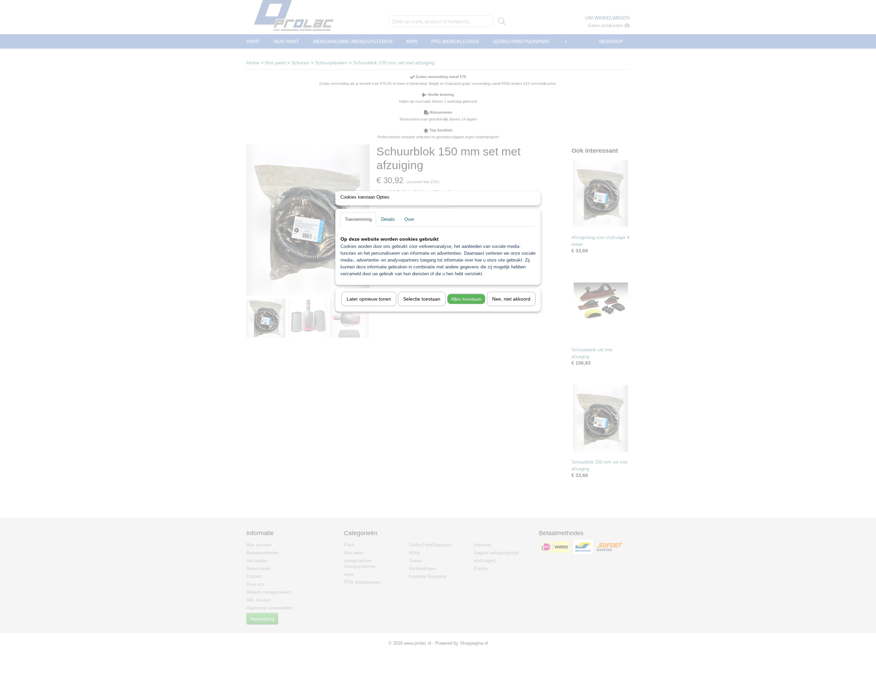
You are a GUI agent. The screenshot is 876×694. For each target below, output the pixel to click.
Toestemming (358, 219)
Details (388, 219)
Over (409, 219)
